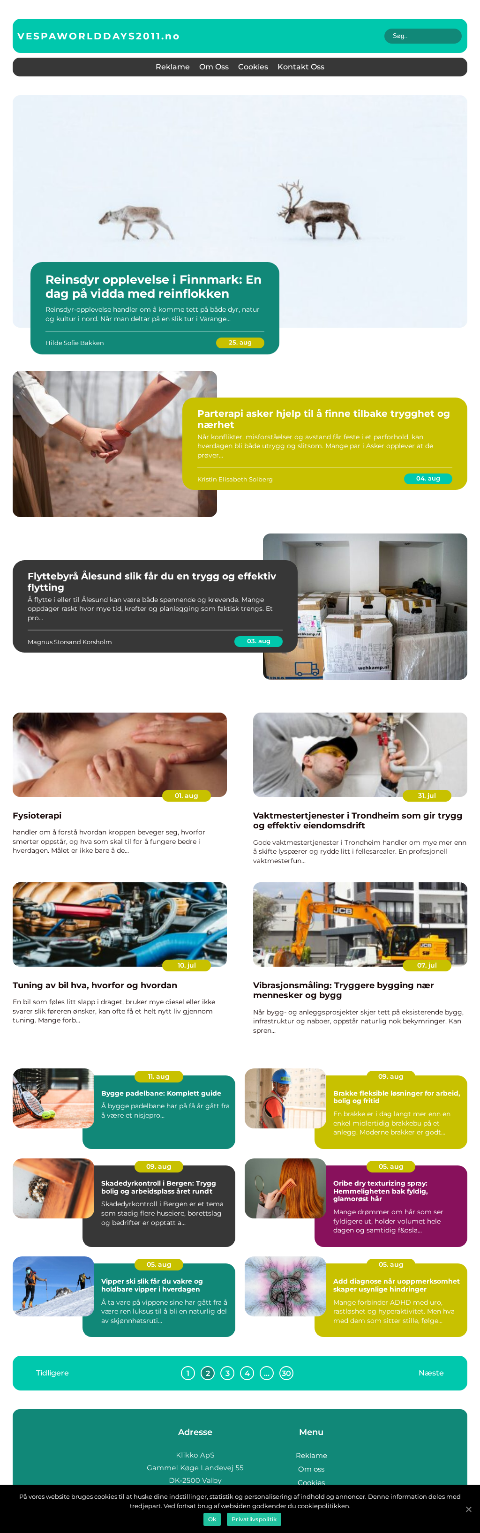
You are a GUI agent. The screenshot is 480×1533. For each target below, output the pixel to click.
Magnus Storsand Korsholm (70, 642)
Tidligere (52, 1372)
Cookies (253, 66)
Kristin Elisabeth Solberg (235, 479)
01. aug (186, 795)
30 (286, 1373)
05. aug (391, 1166)
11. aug (159, 1076)
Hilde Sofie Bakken (74, 342)
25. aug (240, 342)
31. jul (427, 795)
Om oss (214, 66)
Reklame (173, 66)
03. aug (258, 641)
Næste (431, 1372)
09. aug (391, 1076)
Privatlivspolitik (254, 1519)
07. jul (427, 965)
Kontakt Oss (301, 66)
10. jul (187, 965)
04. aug (428, 478)
